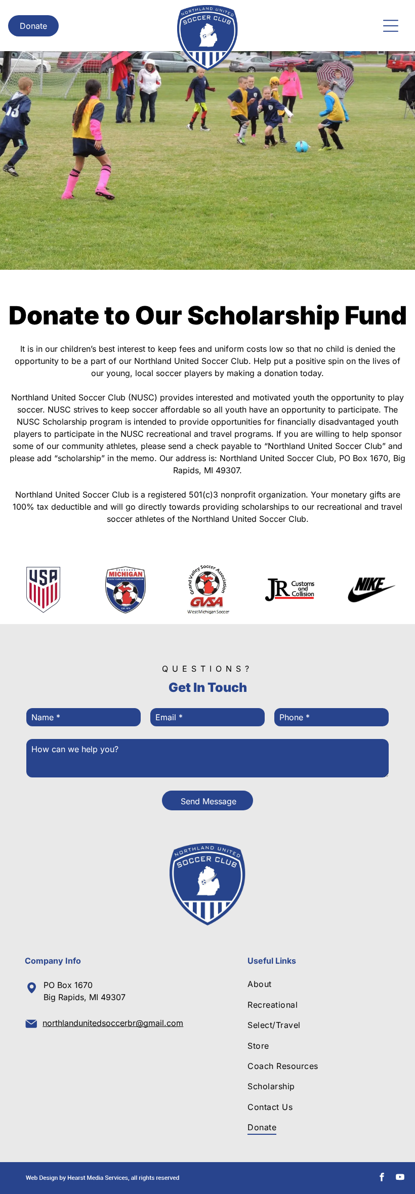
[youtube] (400, 1178)
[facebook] (382, 1178)
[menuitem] (316, 984)
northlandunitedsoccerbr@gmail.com (113, 1023)
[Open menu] (390, 25)
